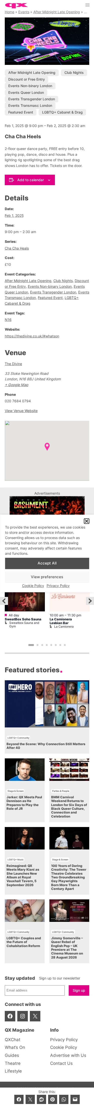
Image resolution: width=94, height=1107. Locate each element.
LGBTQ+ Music (16, 859)
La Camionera (64, 626)
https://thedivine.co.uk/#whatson (32, 336)
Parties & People (60, 791)
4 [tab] (47, 645)
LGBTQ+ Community (18, 737)
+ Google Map (16, 385)
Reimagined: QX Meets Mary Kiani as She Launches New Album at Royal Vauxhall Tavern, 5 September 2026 (23, 875)
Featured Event (20, 112)
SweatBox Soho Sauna (23, 619)
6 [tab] (56, 645)
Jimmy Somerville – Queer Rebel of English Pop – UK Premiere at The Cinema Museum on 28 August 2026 (67, 947)
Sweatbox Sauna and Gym (24, 624)
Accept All (47, 563)
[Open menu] (87, 5)
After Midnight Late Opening (56, 12)
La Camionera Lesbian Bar (61, 621)
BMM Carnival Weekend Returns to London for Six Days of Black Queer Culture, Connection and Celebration (69, 806)
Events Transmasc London (30, 105)
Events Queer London (26, 92)
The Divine (13, 364)
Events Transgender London (31, 99)
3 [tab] (42, 645)
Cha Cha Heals (17, 248)
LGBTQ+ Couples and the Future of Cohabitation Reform (24, 942)
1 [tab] (31, 645)
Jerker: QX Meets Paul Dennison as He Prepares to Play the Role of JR (24, 803)
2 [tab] (38, 645)
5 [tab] (51, 645)
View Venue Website (21, 411)
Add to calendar (30, 180)
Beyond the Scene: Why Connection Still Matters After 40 (46, 746)
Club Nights (74, 72)
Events (23, 12)
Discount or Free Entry (26, 79)
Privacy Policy (58, 585)
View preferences (47, 577)
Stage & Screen (16, 791)
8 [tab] (65, 645)
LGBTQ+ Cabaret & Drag (62, 112)
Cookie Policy (33, 585)
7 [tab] (60, 645)
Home (9, 12)
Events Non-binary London (30, 86)
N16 (8, 319)
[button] (86, 521)
